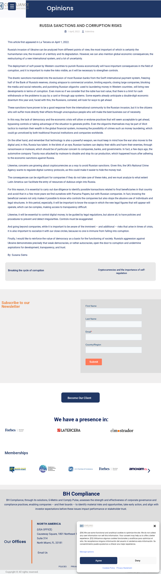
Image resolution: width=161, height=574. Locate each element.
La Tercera (45, 42)
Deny (137, 560)
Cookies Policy (109, 568)
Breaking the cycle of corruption (26, 270)
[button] (154, 526)
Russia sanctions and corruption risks (80, 25)
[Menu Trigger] (12, 6)
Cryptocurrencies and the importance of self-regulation (121, 271)
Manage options (87, 552)
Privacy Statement (124, 568)
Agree (98, 560)
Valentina (89, 31)
